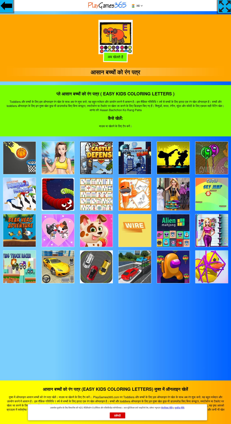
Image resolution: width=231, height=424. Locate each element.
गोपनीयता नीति (167, 407)
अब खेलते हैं (115, 57)
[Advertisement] (115, 328)
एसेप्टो (117, 415)
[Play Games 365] (107, 9)
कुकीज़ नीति (179, 407)
